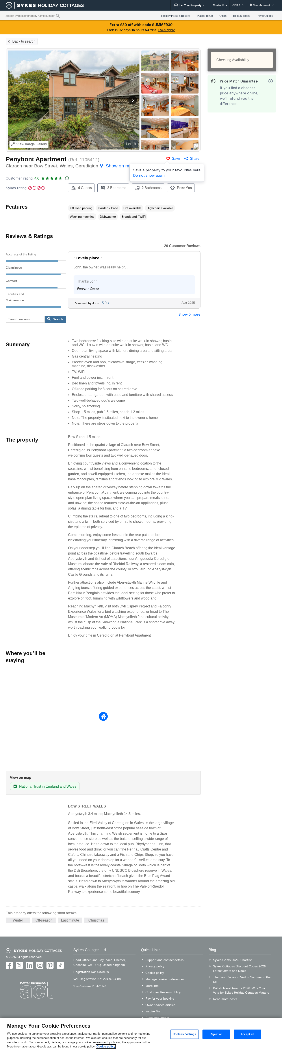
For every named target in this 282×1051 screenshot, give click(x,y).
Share (194, 158)
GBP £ (236, 5)
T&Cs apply (166, 30)
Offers (222, 15)
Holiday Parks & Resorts (175, 15)
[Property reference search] (58, 15)
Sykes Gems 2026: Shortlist (232, 960)
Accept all (247, 1034)
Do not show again (149, 175)
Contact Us (220, 5)
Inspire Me (152, 1011)
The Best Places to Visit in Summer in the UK (242, 979)
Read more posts (225, 999)
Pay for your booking (159, 998)
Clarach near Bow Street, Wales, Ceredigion (70, 165)
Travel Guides (264, 15)
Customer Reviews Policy (163, 992)
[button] (14, 100)
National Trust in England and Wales (47, 786)
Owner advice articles (160, 1005)
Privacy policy (154, 966)
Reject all (216, 1034)
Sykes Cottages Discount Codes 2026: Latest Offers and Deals (240, 968)
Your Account (261, 5)
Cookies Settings (184, 1034)
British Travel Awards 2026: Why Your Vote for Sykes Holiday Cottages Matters (241, 990)
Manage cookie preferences (164, 979)
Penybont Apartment (36, 159)
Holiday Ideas (241, 15)
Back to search (23, 41)
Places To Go (205, 15)
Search (58, 319)
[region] (141, 1034)
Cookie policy (154, 972)
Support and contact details (164, 960)
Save (176, 158)
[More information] (270, 81)
